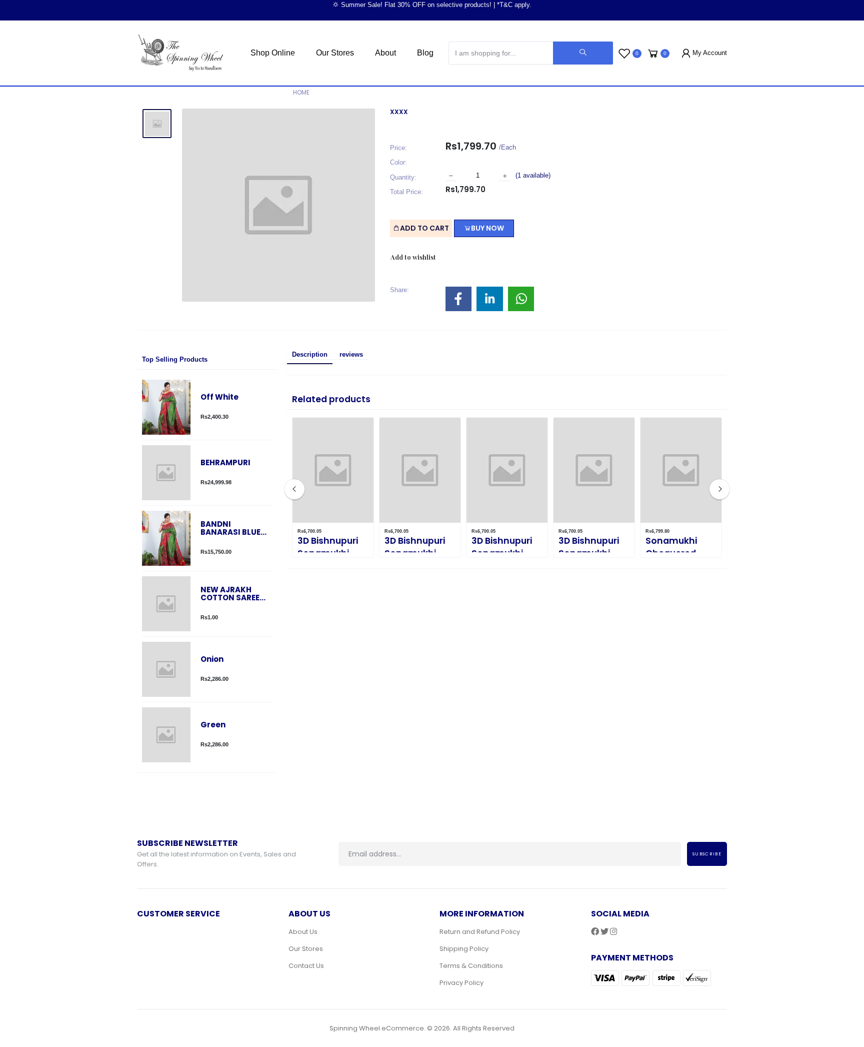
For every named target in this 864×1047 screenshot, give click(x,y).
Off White (219, 397)
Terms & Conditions (471, 965)
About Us (303, 931)
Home (301, 92)
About (385, 53)
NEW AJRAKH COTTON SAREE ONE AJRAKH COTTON (230, 594)
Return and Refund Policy (480, 931)
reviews (351, 354)
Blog (425, 53)
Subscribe (707, 854)
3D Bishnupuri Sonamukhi (328, 547)
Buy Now (487, 228)
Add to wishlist (413, 257)
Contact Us (306, 965)
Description (310, 354)
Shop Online (272, 53)
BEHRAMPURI (225, 463)
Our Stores (335, 53)
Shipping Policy (464, 948)
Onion (212, 659)
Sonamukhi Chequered (671, 547)
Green (213, 725)
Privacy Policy (462, 982)
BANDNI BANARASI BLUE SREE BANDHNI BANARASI (230, 528)
